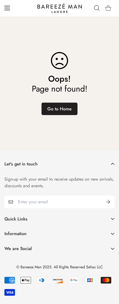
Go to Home (59, 109)
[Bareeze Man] (60, 8)
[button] (108, 8)
